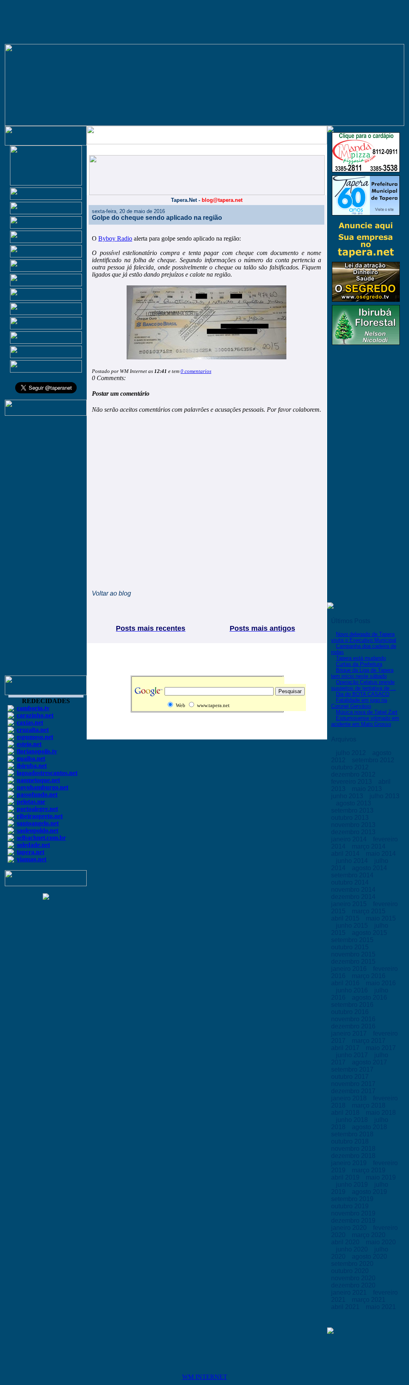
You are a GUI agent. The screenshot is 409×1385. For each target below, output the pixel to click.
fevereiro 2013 (352, 781)
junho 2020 (352, 1249)
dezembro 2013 (354, 832)
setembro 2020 (353, 1263)
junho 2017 (352, 1055)
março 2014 (369, 846)
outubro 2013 (350, 817)
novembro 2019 (354, 1213)
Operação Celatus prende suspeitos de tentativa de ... (363, 685)
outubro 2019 (350, 1206)
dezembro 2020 (354, 1285)
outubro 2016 (350, 1011)
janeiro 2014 (349, 839)
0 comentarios (196, 371)
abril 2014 (346, 853)
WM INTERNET (204, 1376)
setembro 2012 (374, 760)
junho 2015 (352, 925)
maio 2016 (381, 983)
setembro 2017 (353, 1069)
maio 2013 (367, 788)
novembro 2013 (354, 824)
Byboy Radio (115, 238)
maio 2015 (381, 918)
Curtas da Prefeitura (359, 664)
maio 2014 (381, 853)
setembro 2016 (353, 1004)
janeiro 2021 (349, 1292)
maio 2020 (381, 1242)
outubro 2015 (350, 947)
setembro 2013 (353, 810)
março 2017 (369, 1040)
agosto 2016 (370, 997)
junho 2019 (352, 1184)
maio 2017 (381, 1047)
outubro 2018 (350, 1141)
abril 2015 (346, 918)
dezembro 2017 (354, 1091)
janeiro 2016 (349, 968)
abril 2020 (346, 1242)
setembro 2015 (353, 940)
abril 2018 (346, 1112)
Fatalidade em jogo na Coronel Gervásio (359, 703)
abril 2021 (346, 1306)
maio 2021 (381, 1306)
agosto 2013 (354, 803)
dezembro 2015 (354, 961)
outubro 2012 (350, 767)
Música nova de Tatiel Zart (366, 712)
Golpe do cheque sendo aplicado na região (157, 217)
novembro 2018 (354, 1148)
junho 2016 (352, 990)
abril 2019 (346, 1177)
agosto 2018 (370, 1127)
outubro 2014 (350, 882)
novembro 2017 (354, 1083)
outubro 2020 (350, 1270)
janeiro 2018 (349, 1098)
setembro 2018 (353, 1134)
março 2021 (369, 1299)
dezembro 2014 (354, 896)
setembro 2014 (353, 875)
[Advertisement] (46, 549)
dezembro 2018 (354, 1155)
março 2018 (369, 1105)
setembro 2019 (353, 1199)
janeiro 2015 (349, 904)
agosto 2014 (370, 868)
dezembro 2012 (354, 774)
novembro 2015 (354, 954)
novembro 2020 (354, 1278)
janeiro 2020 (349, 1227)
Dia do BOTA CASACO (362, 694)
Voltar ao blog (111, 593)
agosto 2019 (370, 1191)
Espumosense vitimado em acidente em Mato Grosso (365, 721)
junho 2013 (348, 796)
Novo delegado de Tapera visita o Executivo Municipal (363, 637)
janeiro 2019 (349, 1163)
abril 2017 (346, 1047)
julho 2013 (384, 796)
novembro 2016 (354, 1019)
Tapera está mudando (361, 658)
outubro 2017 (350, 1076)
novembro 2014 (354, 889)
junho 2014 (352, 860)
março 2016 (369, 975)
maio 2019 (381, 1177)
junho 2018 (352, 1119)
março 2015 (369, 911)
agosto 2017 (370, 1062)
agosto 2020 (370, 1256)
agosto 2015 (370, 932)
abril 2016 (346, 983)
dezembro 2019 (354, 1220)
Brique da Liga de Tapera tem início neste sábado (362, 673)
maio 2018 (381, 1112)
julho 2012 (351, 752)
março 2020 (369, 1235)
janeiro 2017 (349, 1033)
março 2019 (369, 1170)
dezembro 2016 (354, 1026)
